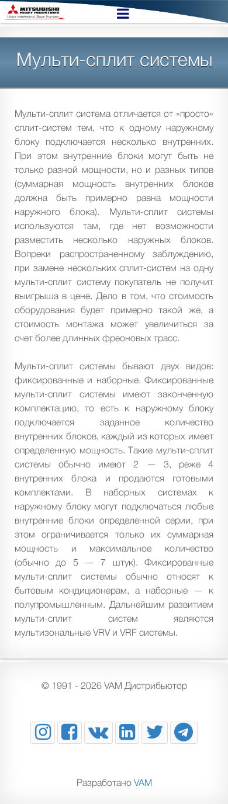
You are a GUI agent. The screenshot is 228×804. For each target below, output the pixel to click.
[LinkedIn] (127, 733)
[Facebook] (69, 733)
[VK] (98, 733)
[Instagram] (42, 733)
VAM (143, 782)
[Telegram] (184, 733)
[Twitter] (154, 733)
